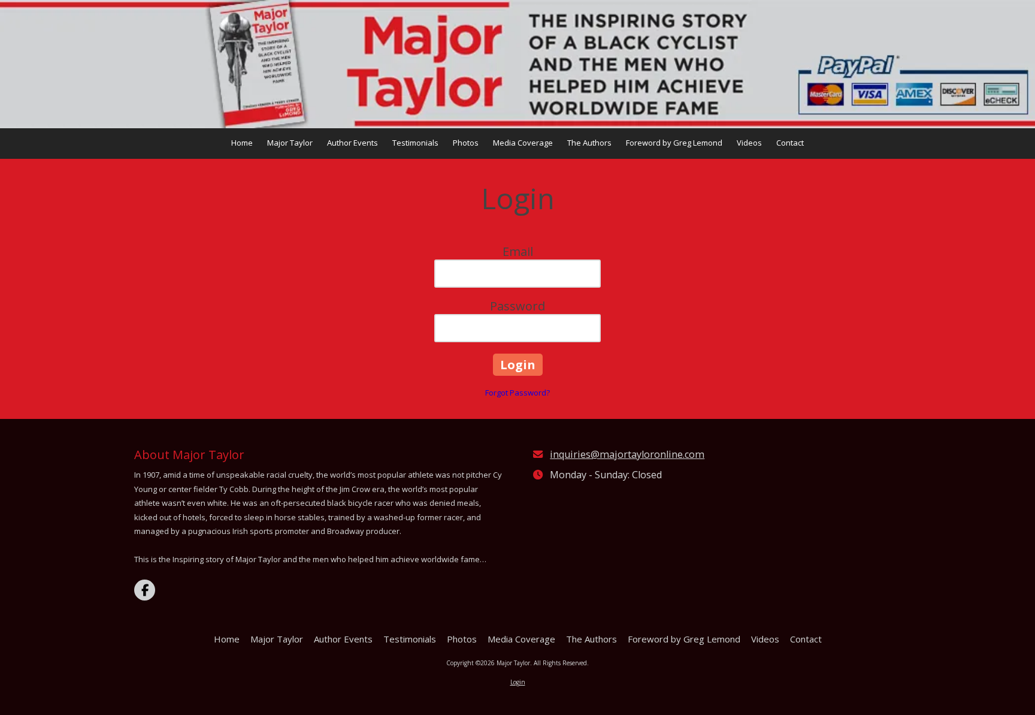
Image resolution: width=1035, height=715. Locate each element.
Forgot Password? (517, 392)
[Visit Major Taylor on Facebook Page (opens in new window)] (144, 590)
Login (517, 682)
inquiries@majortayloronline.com (627, 454)
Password (517, 306)
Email (518, 251)
